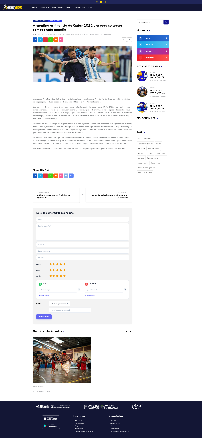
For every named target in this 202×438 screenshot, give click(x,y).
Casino (150, 153)
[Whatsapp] (50, 39)
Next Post (122, 192)
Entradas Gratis (152, 158)
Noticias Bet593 (39, 387)
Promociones (79, 7)
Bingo (76, 426)
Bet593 (158, 144)
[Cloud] (55, 39)
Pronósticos (155, 163)
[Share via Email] (124, 39)
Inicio (34, 7)
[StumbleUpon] (61, 39)
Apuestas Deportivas (145, 144)
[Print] (129, 39)
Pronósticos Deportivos (146, 168)
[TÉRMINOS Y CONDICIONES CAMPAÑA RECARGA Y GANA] (142, 107)
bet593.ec (141, 148)
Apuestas (147, 139)
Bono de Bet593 (153, 148)
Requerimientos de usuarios (84, 431)
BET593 (37, 34)
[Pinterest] (45, 39)
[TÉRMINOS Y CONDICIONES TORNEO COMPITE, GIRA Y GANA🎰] (142, 76)
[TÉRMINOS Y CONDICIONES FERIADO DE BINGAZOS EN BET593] (142, 91)
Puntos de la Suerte (145, 173)
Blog (90, 7)
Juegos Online (57, 7)
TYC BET (153, 72)
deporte (141, 158)
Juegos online (143, 163)
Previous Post (44, 192)
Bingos (68, 7)
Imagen (38, 303)
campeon (141, 153)
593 (139, 139)
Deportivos (44, 7)
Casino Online (161, 153)
